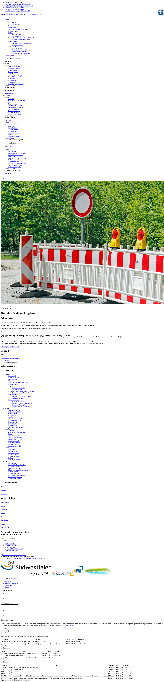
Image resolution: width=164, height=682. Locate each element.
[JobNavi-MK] (77, 575)
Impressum (8, 582)
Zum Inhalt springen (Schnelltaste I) (15, 9)
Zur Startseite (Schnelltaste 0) (13, 2)
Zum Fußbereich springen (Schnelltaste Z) (17, 11)
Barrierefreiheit (9, 585)
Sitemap (7, 587)
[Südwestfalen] (26, 575)
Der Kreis (7, 19)
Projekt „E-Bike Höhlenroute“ (14, 549)
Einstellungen (5, 629)
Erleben (7, 148)
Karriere (7, 122)
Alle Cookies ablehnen (8, 680)
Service (7, 63)
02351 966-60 (5, 360)
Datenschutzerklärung (11, 583)
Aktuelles (7, 95)
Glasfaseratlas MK (10, 544)
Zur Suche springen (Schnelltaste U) (15, 7)
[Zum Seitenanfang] (1, 619)
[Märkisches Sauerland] (98, 575)
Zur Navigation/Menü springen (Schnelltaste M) (19, 6)
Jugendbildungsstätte (11, 550)
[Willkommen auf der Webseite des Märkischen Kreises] (21, 14)
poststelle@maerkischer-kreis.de (10, 358)
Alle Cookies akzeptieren (22, 680)
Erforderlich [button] (5, 631)
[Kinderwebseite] (61, 575)
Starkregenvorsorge (10, 547)
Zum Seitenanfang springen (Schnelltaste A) (18, 4)
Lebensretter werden (11, 545)
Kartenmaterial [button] (5, 660)
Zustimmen (6, 633)
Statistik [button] (4, 646)
